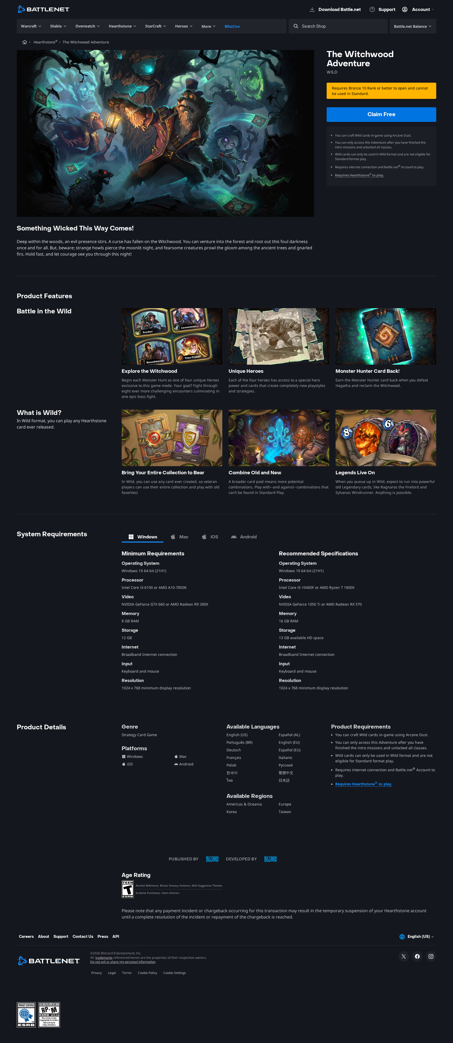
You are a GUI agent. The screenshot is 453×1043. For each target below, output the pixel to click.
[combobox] (343, 26)
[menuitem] (31, 26)
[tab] (143, 537)
